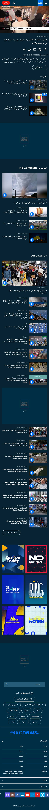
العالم (25, 324)
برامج (21, 766)
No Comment (42, 200)
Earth (21, 751)
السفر (45, 761)
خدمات (45, 780)
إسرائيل (26, 710)
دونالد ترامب (13, 710)
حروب (12, 716)
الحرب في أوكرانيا (12, 704)
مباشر (6, 3)
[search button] (6, 684)
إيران (37, 710)
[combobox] (24, 684)
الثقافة (21, 761)
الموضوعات (43, 741)
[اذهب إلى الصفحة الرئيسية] (40, 3)
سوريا (24, 721)
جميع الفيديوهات (12, 532)
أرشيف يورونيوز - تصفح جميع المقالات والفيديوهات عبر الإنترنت (13, 772)
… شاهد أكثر (39, 68)
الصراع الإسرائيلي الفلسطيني (34, 704)
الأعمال (45, 751)
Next (45, 756)
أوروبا (45, 746)
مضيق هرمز (35, 716)
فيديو (45, 766)
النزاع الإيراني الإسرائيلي (24, 699)
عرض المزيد (43, 786)
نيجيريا (25, 337)
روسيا (23, 716)
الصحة (21, 756)
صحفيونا (44, 771)
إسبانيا (13, 721)
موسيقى (35, 721)
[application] (24, 19)
